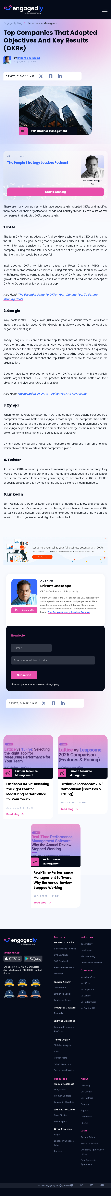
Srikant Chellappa (28, 57)
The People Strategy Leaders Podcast (69, 612)
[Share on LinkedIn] (60, 76)
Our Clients (86, 1091)
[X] (61, 1185)
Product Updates (62, 1095)
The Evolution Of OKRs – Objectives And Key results (51, 393)
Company (85, 1085)
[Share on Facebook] (50, 76)
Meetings (58, 973)
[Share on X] (41, 76)
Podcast (58, 1151)
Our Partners (87, 1098)
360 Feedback (61, 961)
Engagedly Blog (12, 23)
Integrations (60, 1089)
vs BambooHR (88, 1008)
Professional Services (91, 962)
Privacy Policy (88, 1137)
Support (85, 1110)
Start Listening (55, 192)
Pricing (84, 1122)
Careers (85, 1104)
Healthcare (86, 950)
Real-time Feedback (64, 967)
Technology (86, 944)
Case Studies (60, 1115)
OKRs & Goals (61, 955)
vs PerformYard (88, 1002)
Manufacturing (88, 956)
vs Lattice (86, 995)
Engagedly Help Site (64, 1102)
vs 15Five (85, 983)
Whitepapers (60, 1121)
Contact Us (86, 1116)
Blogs (57, 1134)
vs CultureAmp (88, 977)
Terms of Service (89, 1143)
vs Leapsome (87, 989)
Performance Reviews (65, 948)
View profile (28, 610)
